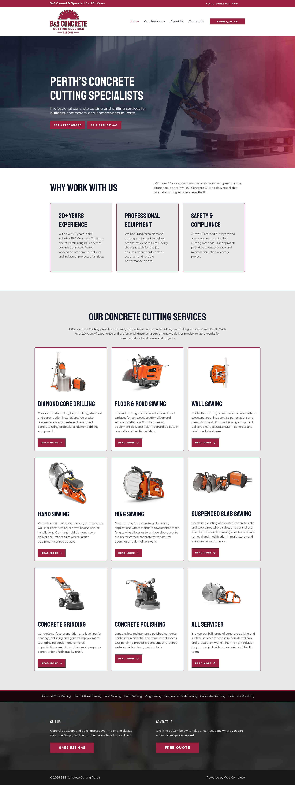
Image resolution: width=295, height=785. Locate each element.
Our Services (153, 21)
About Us (177, 21)
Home (134, 21)
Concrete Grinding (213, 696)
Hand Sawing (133, 696)
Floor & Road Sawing (88, 696)
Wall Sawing (112, 696)
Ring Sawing (153, 696)
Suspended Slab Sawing (181, 696)
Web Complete (234, 777)
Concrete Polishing (241, 696)
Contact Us (196, 21)
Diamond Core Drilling (56, 696)
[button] (222, 3)
